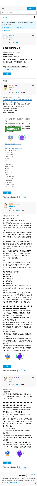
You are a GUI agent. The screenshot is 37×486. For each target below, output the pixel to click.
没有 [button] (24, 197)
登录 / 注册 (31, 8)
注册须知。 (16, 483)
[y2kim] (5, 87)
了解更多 (18, 27)
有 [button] (19, 197)
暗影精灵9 (24, 67)
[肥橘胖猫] (5, 37)
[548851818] (5, 205)
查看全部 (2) (10, 70)
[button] (33, 35)
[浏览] (2, 8)
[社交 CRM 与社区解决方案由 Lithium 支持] (23, 475)
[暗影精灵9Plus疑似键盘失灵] (12, 31)
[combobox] (18, 12)
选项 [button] (34, 17)
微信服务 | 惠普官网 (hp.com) (13, 144)
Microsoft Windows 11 (14, 67)
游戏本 (5, 17)
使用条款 (9, 483)
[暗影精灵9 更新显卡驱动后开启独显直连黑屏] (10, 31)
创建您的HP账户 (7, 27)
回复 (7, 74)
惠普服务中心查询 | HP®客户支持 (13, 148)
